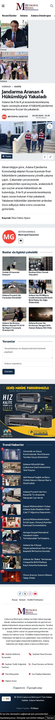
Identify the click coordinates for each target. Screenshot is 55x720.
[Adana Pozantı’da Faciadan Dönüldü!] (14, 286)
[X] (25, 593)
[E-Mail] (20, 241)
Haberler (6, 87)
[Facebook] (20, 593)
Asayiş (17, 87)
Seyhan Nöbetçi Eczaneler (11, 655)
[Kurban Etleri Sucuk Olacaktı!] (41, 263)
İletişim (22, 600)
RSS (7, 699)
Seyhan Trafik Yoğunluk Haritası (14, 665)
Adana (24, 16)
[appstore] (19, 688)
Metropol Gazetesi (28, 235)
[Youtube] (35, 593)
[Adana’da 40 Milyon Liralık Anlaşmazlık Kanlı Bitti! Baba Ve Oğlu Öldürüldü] (41, 286)
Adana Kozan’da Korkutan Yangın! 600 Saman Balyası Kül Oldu (40, 325)
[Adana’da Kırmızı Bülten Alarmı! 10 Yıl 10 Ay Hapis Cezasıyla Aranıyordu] (14, 314)
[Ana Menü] (3, 6)
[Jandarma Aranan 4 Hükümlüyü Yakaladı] (27, 137)
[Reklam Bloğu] (27, 411)
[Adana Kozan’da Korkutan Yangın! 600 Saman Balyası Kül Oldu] (41, 314)
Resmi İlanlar (9, 16)
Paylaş (8, 156)
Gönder (8, 371)
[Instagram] (30, 593)
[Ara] (51, 6)
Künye (15, 600)
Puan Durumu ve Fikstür (42, 664)
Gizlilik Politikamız (35, 600)
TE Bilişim (34, 708)
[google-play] (34, 688)
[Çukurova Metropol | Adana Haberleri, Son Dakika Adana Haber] (27, 6)
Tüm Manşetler (12, 674)
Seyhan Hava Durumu (42, 654)
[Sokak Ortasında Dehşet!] (14, 263)
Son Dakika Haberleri (41, 674)
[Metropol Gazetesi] (9, 237)
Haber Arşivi (10, 681)
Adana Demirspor (41, 16)
